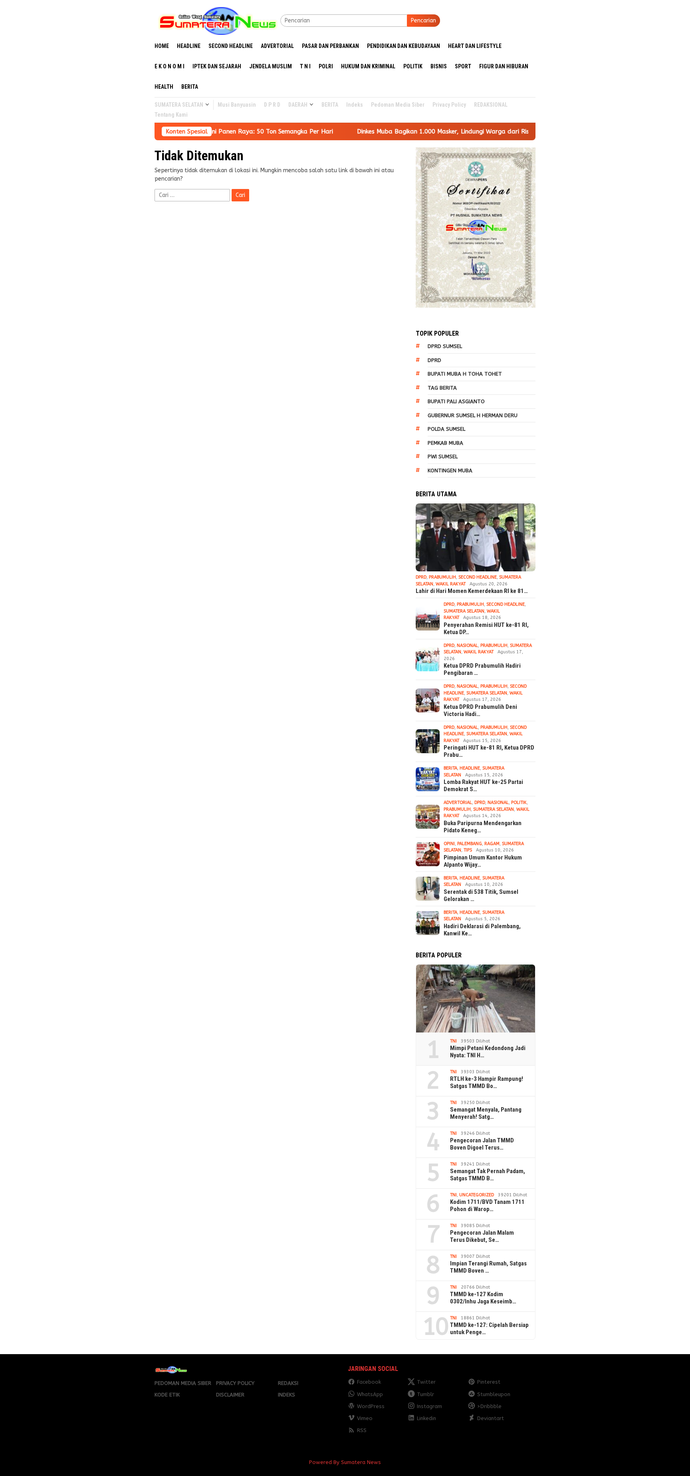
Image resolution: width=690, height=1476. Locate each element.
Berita (450, 768)
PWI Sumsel (443, 457)
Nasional (467, 645)
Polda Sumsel (446, 429)
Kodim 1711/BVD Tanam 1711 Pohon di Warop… (487, 1205)
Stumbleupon (493, 1394)
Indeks (286, 1395)
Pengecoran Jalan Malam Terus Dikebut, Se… (482, 1236)
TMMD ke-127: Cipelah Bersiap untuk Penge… (489, 1328)
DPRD (434, 360)
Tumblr (425, 1394)
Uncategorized (476, 1195)
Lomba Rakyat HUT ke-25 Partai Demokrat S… (483, 785)
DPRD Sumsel (445, 346)
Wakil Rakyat (451, 584)
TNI (453, 1041)
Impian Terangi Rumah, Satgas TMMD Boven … (488, 1267)
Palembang (469, 843)
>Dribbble (489, 1406)
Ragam (492, 843)
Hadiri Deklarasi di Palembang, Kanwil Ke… (482, 930)
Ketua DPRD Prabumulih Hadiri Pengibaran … (482, 669)
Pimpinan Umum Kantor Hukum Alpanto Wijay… (483, 861)
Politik (519, 802)
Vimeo (365, 1418)
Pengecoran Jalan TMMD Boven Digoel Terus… (482, 1144)
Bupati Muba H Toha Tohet (465, 374)
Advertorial (458, 802)
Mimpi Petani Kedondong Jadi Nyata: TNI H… (487, 1051)
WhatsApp (370, 1394)
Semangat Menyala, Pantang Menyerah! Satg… (485, 1113)
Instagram (429, 1406)
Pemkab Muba (445, 443)
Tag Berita (442, 388)
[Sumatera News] (217, 20)
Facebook (369, 1382)
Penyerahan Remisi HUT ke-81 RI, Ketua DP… (486, 628)
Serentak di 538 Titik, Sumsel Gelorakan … (481, 895)
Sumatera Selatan (464, 611)
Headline (470, 768)
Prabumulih (442, 577)
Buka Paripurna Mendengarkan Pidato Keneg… (482, 827)
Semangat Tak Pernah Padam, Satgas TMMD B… (487, 1175)
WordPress (371, 1406)
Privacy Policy (235, 1383)
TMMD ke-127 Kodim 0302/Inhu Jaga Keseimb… (483, 1298)
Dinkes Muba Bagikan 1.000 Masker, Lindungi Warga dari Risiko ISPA (382, 131)
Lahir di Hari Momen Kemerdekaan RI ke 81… (472, 591)
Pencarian (423, 20)
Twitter (426, 1382)
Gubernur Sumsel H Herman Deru (473, 415)
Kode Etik (167, 1395)
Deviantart (490, 1418)
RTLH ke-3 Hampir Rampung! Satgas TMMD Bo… (486, 1082)
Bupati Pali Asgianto (456, 401)
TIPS (468, 850)
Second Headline (477, 577)
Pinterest (488, 1382)
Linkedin (426, 1418)
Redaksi (288, 1383)
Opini (449, 843)
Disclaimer (230, 1395)
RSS (362, 1430)
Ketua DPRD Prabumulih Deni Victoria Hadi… (480, 710)
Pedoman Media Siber (183, 1383)
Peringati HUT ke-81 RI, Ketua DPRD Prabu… (489, 751)
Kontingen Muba (450, 470)
